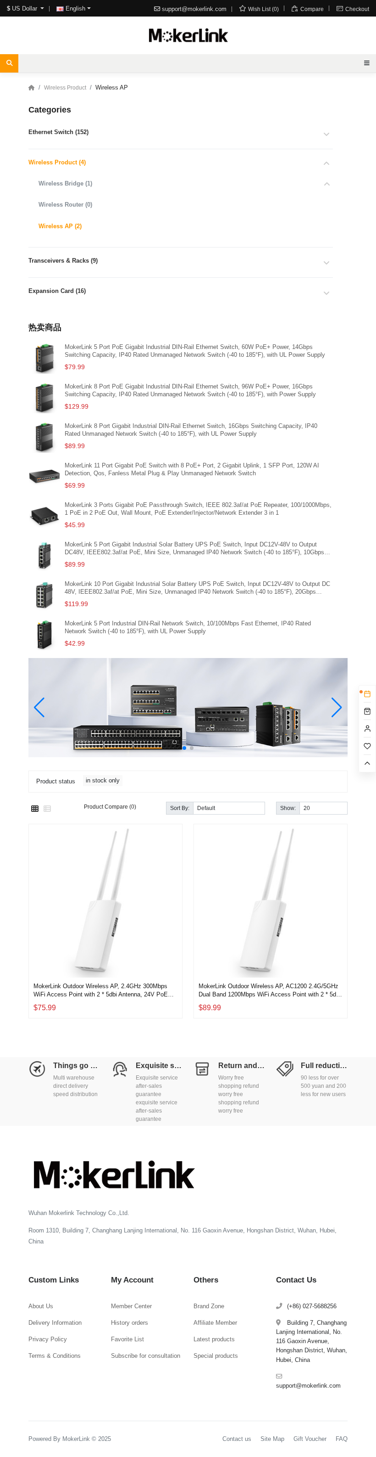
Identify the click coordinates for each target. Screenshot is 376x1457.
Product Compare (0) (110, 807)
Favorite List (127, 1339)
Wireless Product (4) (57, 162)
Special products (216, 1355)
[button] (184, 748)
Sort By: (179, 808)
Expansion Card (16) (57, 290)
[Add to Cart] (173, 960)
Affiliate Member (215, 1322)
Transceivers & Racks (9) (63, 260)
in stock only (103, 780)
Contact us (236, 1438)
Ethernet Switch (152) (58, 132)
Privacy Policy (47, 1339)
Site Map (272, 1438)
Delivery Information (55, 1322)
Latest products (214, 1339)
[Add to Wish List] (173, 938)
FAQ (342, 1438)
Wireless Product (65, 87)
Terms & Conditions (54, 1355)
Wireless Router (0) (65, 204)
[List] (47, 809)
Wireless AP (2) (60, 226)
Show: (288, 808)
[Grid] (34, 809)
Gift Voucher (309, 1438)
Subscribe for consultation (145, 1355)
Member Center (131, 1306)
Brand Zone (209, 1306)
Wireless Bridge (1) (65, 183)
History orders (129, 1322)
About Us (40, 1306)
